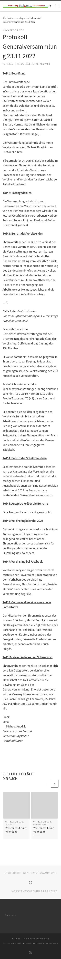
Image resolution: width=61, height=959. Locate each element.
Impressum (10, 915)
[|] (25, 6)
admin (10, 64)
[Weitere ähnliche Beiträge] (54, 784)
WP (19, 943)
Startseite (8, 18)
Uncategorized (22, 18)
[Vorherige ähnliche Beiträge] (46, 784)
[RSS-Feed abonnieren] (30, 952)
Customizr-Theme (49, 943)
